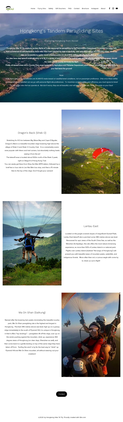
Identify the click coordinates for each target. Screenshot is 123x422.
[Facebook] (109, 8)
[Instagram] (113, 8)
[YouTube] (117, 8)
